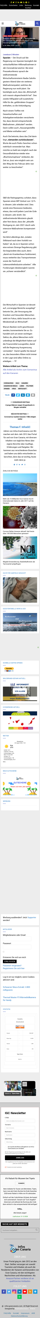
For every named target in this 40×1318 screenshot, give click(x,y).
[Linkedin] (19, 1291)
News (5, 36)
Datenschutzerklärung (19, 1316)
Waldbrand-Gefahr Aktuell (14, 678)
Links (21, 5)
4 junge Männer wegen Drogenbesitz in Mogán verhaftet (20, 406)
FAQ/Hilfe (3, 5)
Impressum (25, 1313)
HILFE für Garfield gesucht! (14, 573)
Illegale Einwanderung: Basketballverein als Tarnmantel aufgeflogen (19, 563)
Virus (14, 389)
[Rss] (30, 1291)
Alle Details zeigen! (20, 1213)
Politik (10, 36)
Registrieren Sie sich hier (14, 968)
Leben (22, 386)
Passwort (7, 943)
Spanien (7, 389)
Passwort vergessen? (12, 965)
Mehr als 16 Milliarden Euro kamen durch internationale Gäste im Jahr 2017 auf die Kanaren (18, 501)
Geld (17, 383)
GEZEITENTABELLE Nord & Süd (14, 609)
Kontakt (36, 5)
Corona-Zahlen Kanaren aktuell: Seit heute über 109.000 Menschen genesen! (18, 532)
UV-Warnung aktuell (11, 707)
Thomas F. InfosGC (20, 427)
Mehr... (4, 761)
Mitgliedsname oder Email (14, 935)
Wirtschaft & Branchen (20, 36)
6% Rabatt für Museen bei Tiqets (20, 1178)
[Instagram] (14, 1291)
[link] (6, 1083)
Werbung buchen (28, 6)
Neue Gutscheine (10, 771)
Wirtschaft (22, 389)
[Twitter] (9, 1291)
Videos (32, 1308)
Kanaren (25, 383)
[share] (18, 1083)
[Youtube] (25, 1291)
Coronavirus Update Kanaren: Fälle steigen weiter (20, 418)
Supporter (32, 917)
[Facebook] (4, 1291)
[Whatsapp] (19, 1297)
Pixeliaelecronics (22, 1308)
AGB (33, 1313)
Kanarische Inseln (10, 386)
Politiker (29, 386)
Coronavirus (8, 383)
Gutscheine (13, 5)
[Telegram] (35, 1291)
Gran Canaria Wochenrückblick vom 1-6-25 (12, 1084)
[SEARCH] (36, 1230)
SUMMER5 (21, 1183)
